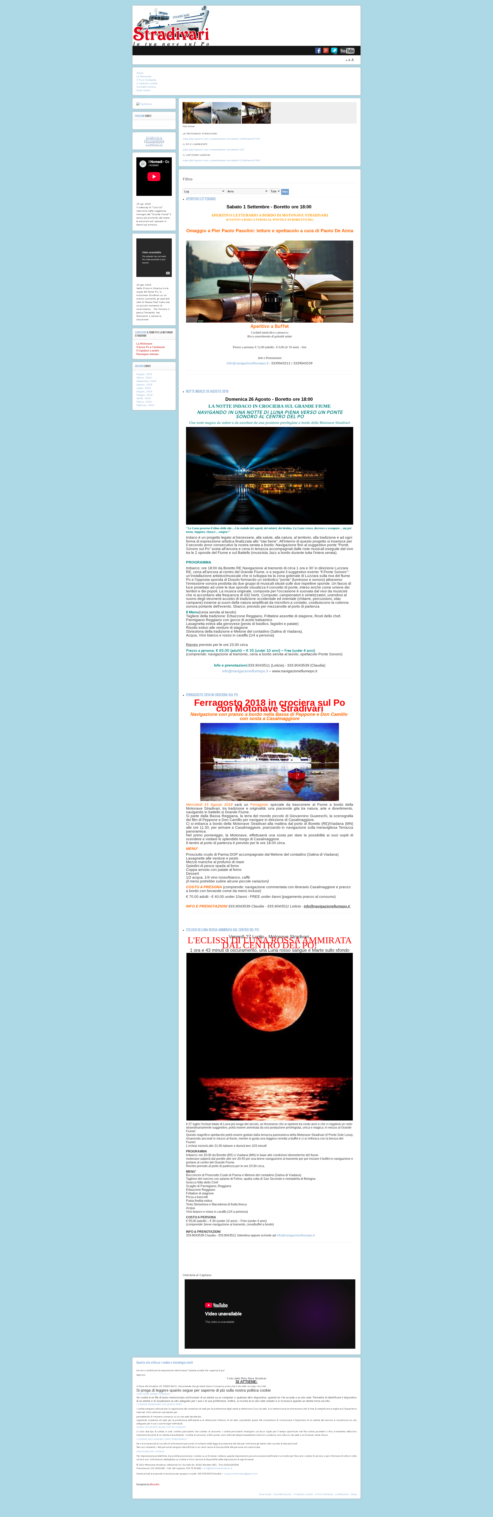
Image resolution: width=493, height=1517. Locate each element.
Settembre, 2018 (146, 381)
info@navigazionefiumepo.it (247, 363)
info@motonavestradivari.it (218, 1468)
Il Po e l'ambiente (146, 79)
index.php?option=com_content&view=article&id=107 (213, 149)
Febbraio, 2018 (145, 405)
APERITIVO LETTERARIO (201, 198)
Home (139, 73)
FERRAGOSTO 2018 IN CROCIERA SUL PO (212, 694)
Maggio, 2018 (144, 395)
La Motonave (143, 76)
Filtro (285, 191)
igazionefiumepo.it (335, 906)
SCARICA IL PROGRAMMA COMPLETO (154, 141)
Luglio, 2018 (143, 388)
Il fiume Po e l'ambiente (150, 347)
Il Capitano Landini (147, 83)
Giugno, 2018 (144, 391)
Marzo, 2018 (144, 401)
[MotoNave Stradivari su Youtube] (350, 50)
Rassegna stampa (147, 354)
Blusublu (154, 1484)
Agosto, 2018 (144, 384)
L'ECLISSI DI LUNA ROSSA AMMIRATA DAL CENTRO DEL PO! (222, 929)
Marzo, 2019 (144, 377)
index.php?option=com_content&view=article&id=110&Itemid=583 (221, 160)
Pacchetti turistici (146, 86)
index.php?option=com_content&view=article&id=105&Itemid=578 (221, 138)
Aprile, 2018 (143, 398)
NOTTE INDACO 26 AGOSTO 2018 (207, 391)
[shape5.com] (246, 1506)
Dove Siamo (143, 90)
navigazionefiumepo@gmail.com (240, 1473)
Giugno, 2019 (144, 374)
